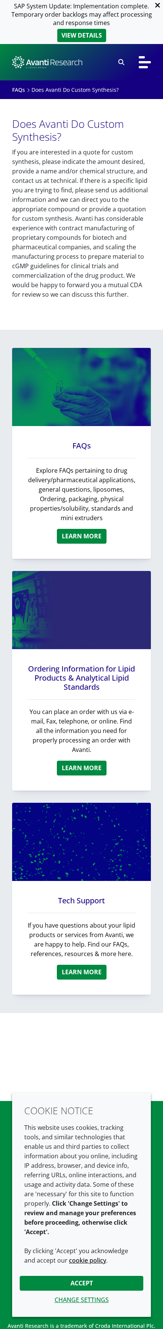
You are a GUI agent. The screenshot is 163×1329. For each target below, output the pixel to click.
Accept (82, 1283)
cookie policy (87, 1260)
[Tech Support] (81, 842)
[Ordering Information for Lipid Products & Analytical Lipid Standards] (81, 610)
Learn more (82, 536)
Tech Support (81, 900)
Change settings (82, 1300)
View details (81, 35)
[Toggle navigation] (145, 62)
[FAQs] (81, 387)
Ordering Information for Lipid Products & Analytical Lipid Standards (81, 678)
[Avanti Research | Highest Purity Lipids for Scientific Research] (47, 62)
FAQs (81, 445)
